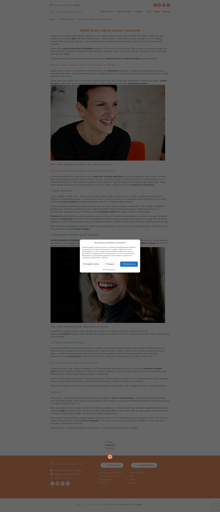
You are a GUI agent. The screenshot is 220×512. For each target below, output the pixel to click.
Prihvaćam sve (129, 264)
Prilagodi (110, 264)
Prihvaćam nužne (91, 264)
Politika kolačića (109, 269)
